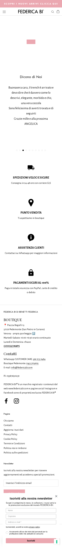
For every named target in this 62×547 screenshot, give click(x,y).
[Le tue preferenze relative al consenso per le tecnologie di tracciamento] (57, 542)
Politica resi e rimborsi (15, 448)
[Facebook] (6, 400)
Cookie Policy (10, 439)
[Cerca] (52, 11)
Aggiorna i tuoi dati (13, 430)
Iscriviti (31, 541)
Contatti (8, 425)
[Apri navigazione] (4, 11)
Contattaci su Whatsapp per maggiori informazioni (31, 253)
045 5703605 (32, 363)
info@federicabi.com (22, 367)
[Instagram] (16, 400)
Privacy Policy (10, 434)
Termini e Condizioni (14, 443)
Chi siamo (9, 420)
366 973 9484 (39, 359)
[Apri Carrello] (58, 11)
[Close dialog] (56, 496)
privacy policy (34, 527)
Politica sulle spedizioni (16, 452)
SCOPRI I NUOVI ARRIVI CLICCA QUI (31, 3)
